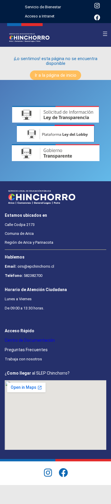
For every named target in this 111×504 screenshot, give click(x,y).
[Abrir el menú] (105, 33)
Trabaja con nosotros (23, 359)
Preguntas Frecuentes (26, 349)
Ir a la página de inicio (55, 75)
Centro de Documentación (30, 340)
